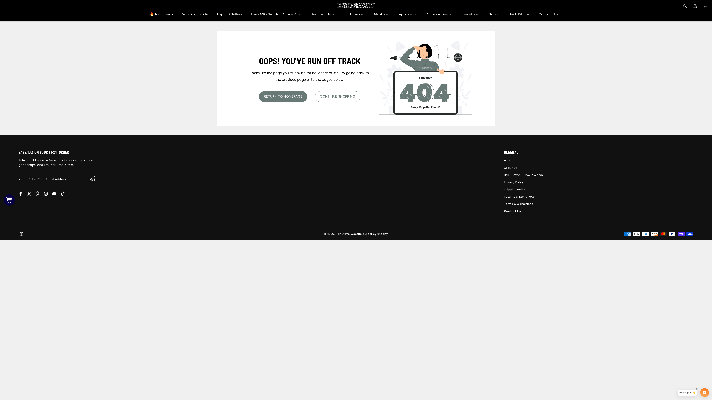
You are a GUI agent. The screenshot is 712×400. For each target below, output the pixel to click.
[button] (705, 6)
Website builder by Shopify (369, 234)
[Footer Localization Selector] (21, 234)
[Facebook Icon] (21, 195)
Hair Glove (343, 234)
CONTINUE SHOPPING (337, 96)
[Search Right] (685, 6)
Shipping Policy (515, 189)
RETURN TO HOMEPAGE (283, 96)
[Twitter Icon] (29, 195)
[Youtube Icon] (54, 195)
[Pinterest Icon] (37, 195)
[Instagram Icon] (46, 195)
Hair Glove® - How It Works (523, 175)
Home (508, 160)
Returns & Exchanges (519, 197)
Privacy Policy (514, 182)
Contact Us (512, 211)
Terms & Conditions (518, 204)
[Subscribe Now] (92, 179)
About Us (510, 168)
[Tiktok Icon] (62, 195)
